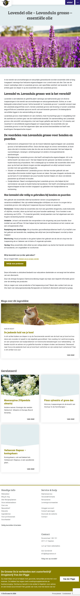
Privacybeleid (56, 593)
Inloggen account (47, 508)
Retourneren (45, 500)
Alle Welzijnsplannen (8, 500)
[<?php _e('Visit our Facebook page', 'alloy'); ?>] (46, 562)
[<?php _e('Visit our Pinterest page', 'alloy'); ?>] (52, 562)
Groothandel (5, 520)
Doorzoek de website (49, 514)
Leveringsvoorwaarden (49, 503)
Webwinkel (5, 494)
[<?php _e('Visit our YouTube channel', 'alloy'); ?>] (49, 562)
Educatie (4, 511)
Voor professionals (8, 517)
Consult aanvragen (48, 511)
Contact (44, 517)
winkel (69, 2)
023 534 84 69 (46, 551)
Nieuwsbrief (5, 508)
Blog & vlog (5, 497)
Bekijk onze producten (14, 263)
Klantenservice (46, 494)
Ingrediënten (6, 514)
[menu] (77, 2)
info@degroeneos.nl (48, 554)
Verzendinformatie (48, 497)
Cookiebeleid (66, 593)
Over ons (4, 505)
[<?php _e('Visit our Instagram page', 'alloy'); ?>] (42, 562)
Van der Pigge (69, 579)
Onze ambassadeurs (8, 503)
